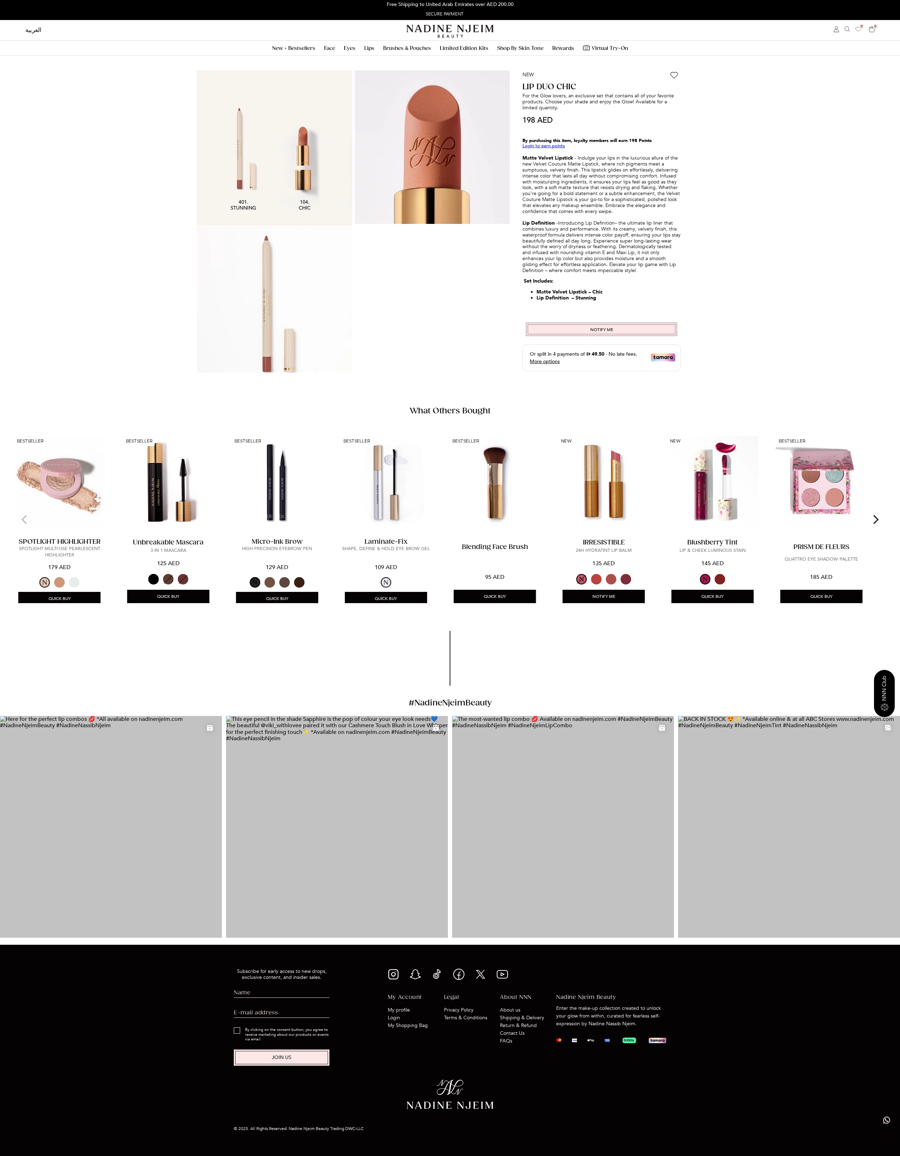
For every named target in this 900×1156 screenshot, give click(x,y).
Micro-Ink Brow (277, 541)
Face (329, 48)
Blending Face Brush (495, 547)
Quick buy (60, 598)
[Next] (875, 519)
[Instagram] (393, 978)
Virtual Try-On (610, 48)
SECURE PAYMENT (444, 14)
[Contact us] (886, 1120)
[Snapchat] (415, 978)
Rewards (563, 48)
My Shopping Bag (408, 1025)
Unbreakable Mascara (168, 542)
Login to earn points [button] (543, 145)
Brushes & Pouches (407, 48)
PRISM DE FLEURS (821, 547)
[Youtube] (502, 977)
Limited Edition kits (464, 48)
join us (281, 1057)
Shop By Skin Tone (520, 48)
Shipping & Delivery (522, 1017)
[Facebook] (458, 978)
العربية (33, 30)
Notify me (603, 596)
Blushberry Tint (712, 542)
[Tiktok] (437, 978)
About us (510, 1010)
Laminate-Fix (386, 541)
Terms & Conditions (465, 1017)
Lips (369, 48)
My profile (399, 1010)
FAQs (506, 1041)
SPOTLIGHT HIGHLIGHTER (60, 541)
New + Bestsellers (293, 48)
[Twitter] (480, 978)
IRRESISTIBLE (604, 542)
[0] (858, 30)
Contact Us (512, 1033)
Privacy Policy (459, 1010)
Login (394, 1017)
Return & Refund (518, 1025)
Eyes (349, 48)
